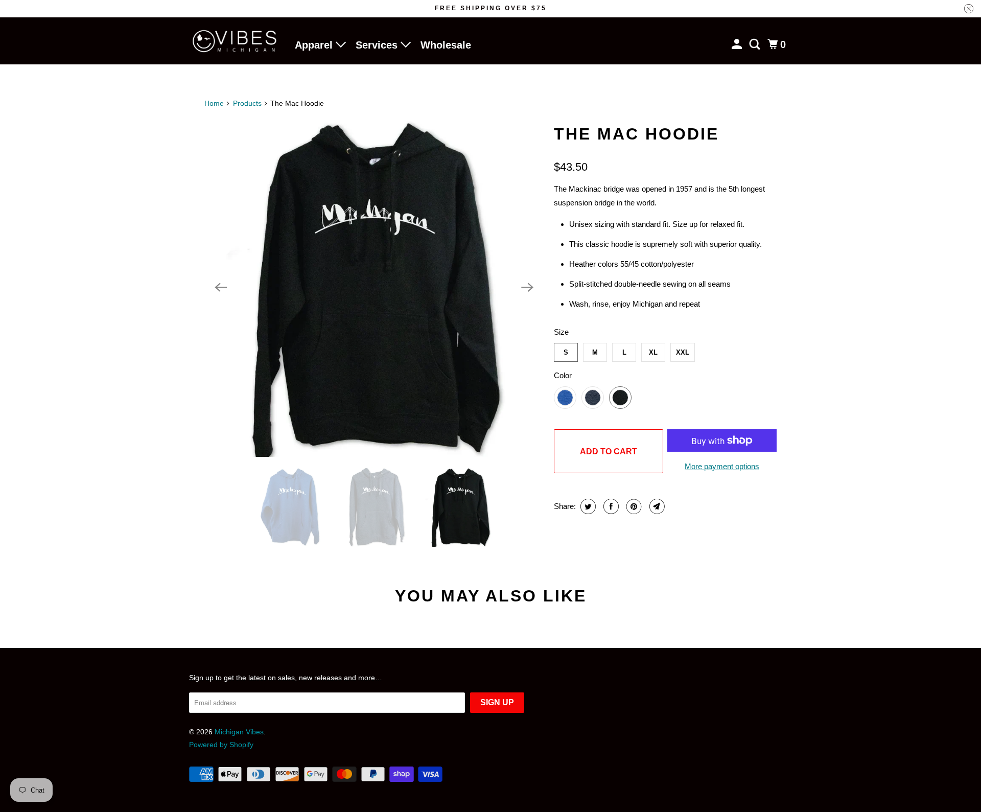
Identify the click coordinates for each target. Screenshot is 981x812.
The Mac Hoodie (636, 134)
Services (378, 45)
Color (563, 375)
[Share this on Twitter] (587, 506)
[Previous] (220, 287)
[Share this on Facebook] (610, 506)
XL (653, 352)
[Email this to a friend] (656, 506)
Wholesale (446, 45)
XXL (682, 352)
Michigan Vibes (239, 732)
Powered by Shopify (221, 744)
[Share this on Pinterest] (633, 506)
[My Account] (738, 44)
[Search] (756, 44)
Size (561, 332)
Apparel (315, 45)
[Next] (527, 287)
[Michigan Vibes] (235, 41)
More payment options (722, 466)
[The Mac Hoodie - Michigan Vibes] (374, 287)
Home (214, 103)
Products (247, 103)
